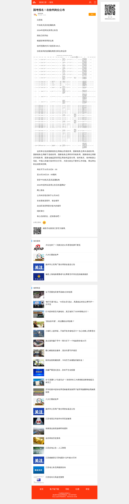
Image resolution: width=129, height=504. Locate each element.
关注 (92, 14)
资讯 (51, 2)
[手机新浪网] (35, 2)
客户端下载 (54, 489)
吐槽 (77, 489)
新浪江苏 (43, 2)
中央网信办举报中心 (64, 493)
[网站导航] (95, 2)
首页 (41, 489)
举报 (87, 489)
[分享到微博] (44, 222)
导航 (67, 489)
